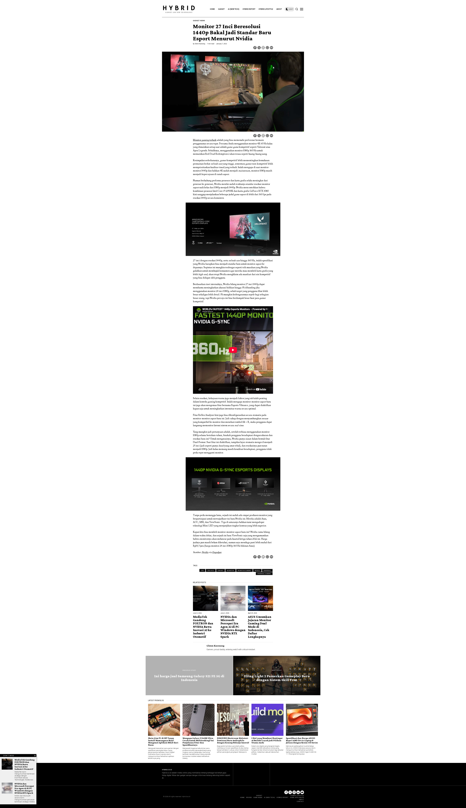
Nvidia (205, 552)
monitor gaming (244, 570)
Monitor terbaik (204, 140)
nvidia (257, 570)
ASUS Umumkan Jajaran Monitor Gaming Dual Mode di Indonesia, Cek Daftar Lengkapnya (259, 626)
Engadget (216, 552)
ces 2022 (211, 570)
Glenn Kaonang (200, 44)
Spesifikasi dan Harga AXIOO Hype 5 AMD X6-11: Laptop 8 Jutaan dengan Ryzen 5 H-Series (302, 740)
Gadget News (199, 21)
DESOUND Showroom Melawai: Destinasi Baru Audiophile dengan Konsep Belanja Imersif (233, 740)
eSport (220, 570)
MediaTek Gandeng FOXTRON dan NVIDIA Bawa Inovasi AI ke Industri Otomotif (203, 626)
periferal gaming (264, 573)
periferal (267, 570)
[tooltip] (255, 47)
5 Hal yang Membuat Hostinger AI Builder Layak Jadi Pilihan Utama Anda (267, 740)
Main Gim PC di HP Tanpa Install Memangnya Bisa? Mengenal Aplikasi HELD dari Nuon (163, 741)
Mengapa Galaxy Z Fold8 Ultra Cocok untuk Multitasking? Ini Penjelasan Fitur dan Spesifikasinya (198, 741)
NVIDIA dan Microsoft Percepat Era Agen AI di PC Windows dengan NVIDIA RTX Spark (233, 626)
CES (202, 570)
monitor (230, 570)
